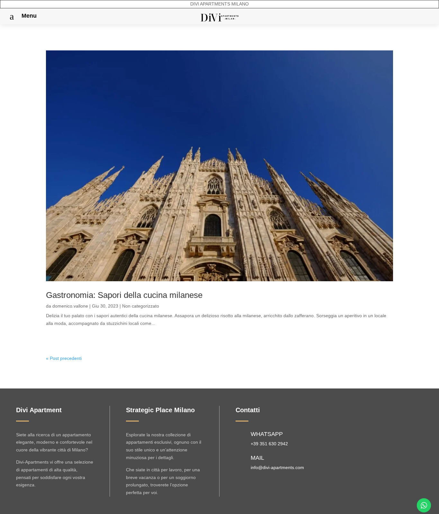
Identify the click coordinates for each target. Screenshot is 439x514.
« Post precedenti (64, 358)
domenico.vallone (70, 306)
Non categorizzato (140, 306)
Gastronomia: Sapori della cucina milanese (124, 295)
